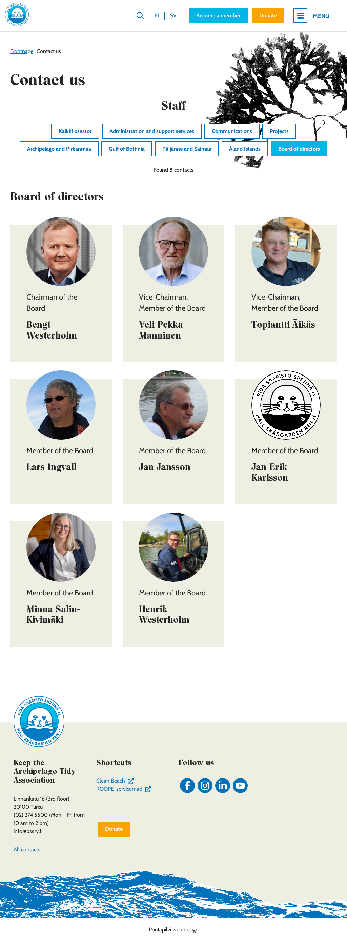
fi (157, 15)
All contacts (27, 849)
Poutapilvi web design (174, 929)
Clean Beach (116, 780)
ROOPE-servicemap (125, 789)
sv (173, 15)
